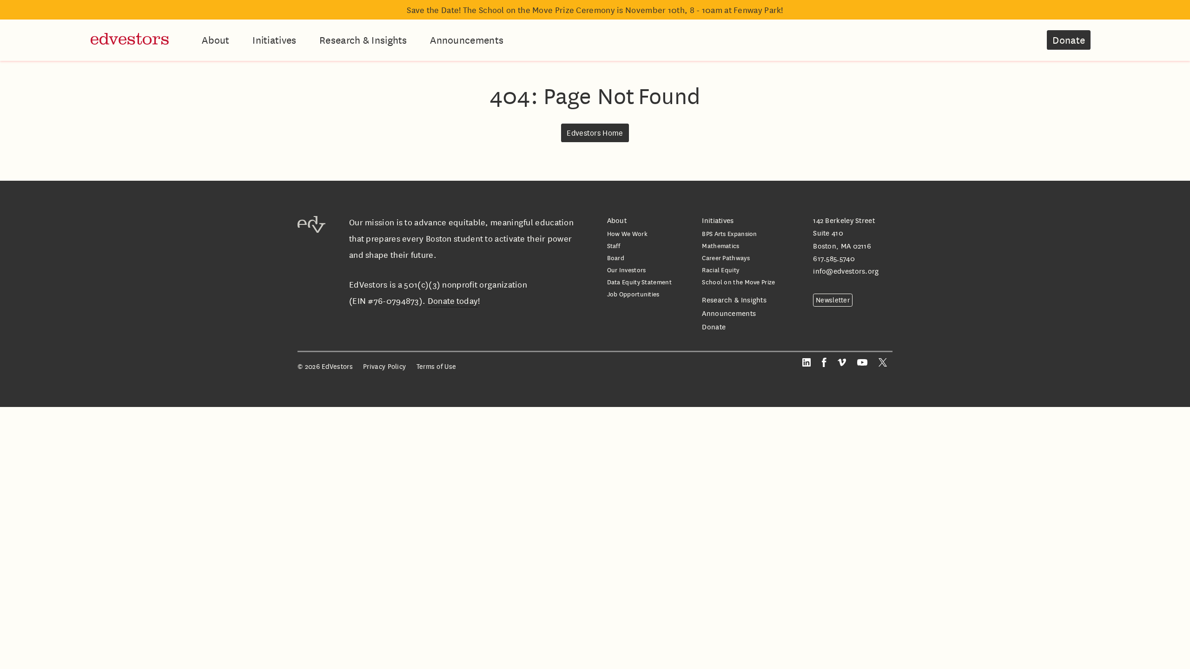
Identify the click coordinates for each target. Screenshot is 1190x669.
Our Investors (626, 269)
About (216, 40)
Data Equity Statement (639, 281)
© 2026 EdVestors (325, 366)
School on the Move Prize (738, 281)
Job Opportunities (633, 293)
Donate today (453, 301)
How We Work (627, 233)
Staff (614, 245)
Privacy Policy (384, 366)
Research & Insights (363, 40)
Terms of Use (436, 366)
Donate (1068, 40)
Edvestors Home (595, 133)
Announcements (466, 40)
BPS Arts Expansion (729, 233)
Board (616, 257)
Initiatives (274, 40)
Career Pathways (726, 257)
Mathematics (720, 245)
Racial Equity (720, 269)
